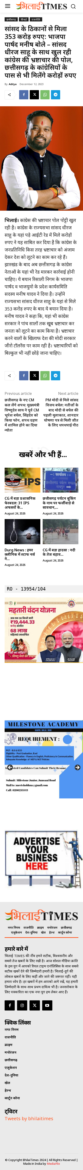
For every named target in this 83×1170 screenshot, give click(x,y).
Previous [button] (10, 767)
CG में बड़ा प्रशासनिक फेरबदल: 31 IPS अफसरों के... (20, 503)
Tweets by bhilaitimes (29, 1118)
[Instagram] (22, 1005)
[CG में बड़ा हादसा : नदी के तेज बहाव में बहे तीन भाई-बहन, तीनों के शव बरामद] (60, 531)
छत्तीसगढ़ (11, 19)
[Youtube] (47, 1005)
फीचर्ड (24, 19)
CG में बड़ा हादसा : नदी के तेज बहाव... (59, 552)
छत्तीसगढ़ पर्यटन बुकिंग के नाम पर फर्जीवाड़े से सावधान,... (59, 503)
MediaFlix (53, 1163)
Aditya (13, 84)
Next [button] (77, 767)
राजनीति (36, 19)
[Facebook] (23, 94)
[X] (34, 94)
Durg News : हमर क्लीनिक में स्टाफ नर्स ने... (20, 554)
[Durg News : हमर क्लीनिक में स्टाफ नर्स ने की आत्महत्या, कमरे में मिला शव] (22, 531)
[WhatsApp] (45, 94)
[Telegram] (55, 94)
